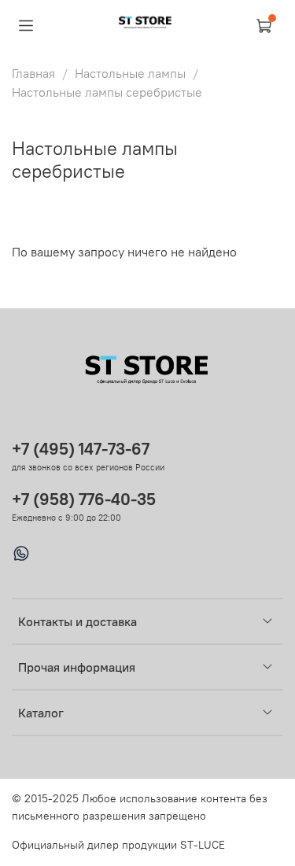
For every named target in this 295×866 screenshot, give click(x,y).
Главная (33, 73)
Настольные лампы (130, 73)
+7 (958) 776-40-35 (84, 499)
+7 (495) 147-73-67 (80, 448)
